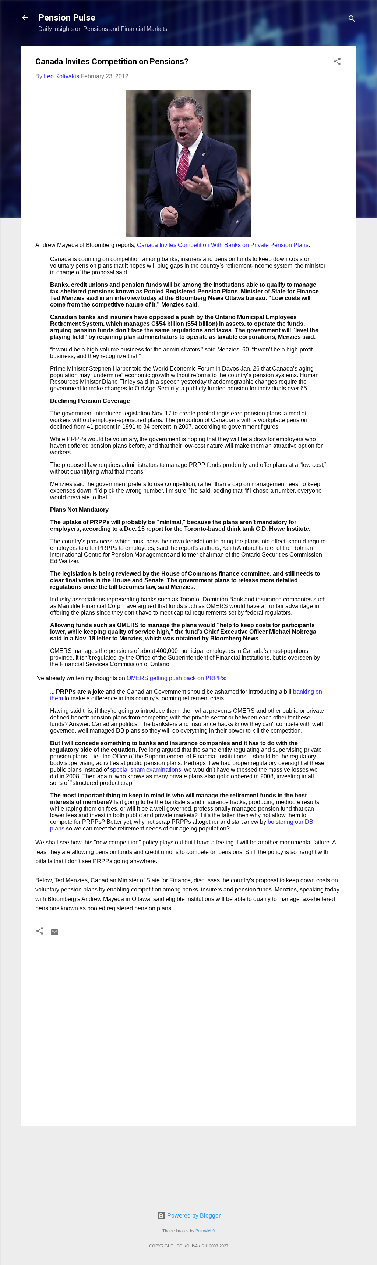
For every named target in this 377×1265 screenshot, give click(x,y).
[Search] (352, 20)
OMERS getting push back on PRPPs (176, 678)
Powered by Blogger (193, 1215)
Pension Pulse (66, 17)
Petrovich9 (205, 1231)
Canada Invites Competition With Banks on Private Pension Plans (223, 245)
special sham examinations (145, 769)
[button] (337, 62)
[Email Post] (54, 935)
